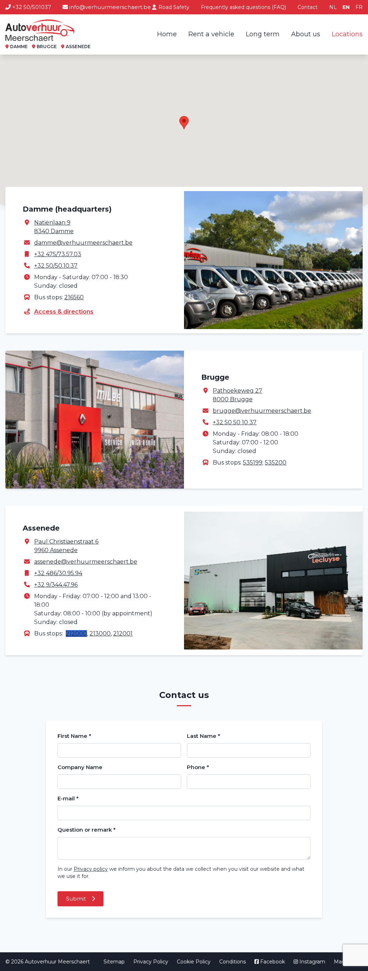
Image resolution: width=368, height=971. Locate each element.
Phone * (198, 767)
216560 (74, 297)
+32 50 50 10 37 (235, 422)
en (346, 7)
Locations (347, 34)
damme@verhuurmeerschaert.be (83, 242)
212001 (123, 633)
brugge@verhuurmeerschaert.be (262, 410)
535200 (275, 462)
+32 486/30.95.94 (58, 573)
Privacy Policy (150, 961)
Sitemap (114, 961)
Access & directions (63, 311)
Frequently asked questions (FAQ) (243, 7)
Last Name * (203, 735)
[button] (184, 122)
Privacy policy (91, 869)
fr (359, 7)
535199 (252, 462)
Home (167, 34)
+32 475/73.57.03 (57, 254)
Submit (76, 898)
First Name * (74, 735)
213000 (100, 633)
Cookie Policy (194, 961)
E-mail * (68, 798)
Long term (263, 34)
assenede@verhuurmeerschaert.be (85, 561)
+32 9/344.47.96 (56, 584)
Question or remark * (87, 829)
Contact (308, 7)
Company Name (80, 767)
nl (333, 7)
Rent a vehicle (211, 34)
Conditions (232, 961)
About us (305, 34)
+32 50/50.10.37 (56, 265)
